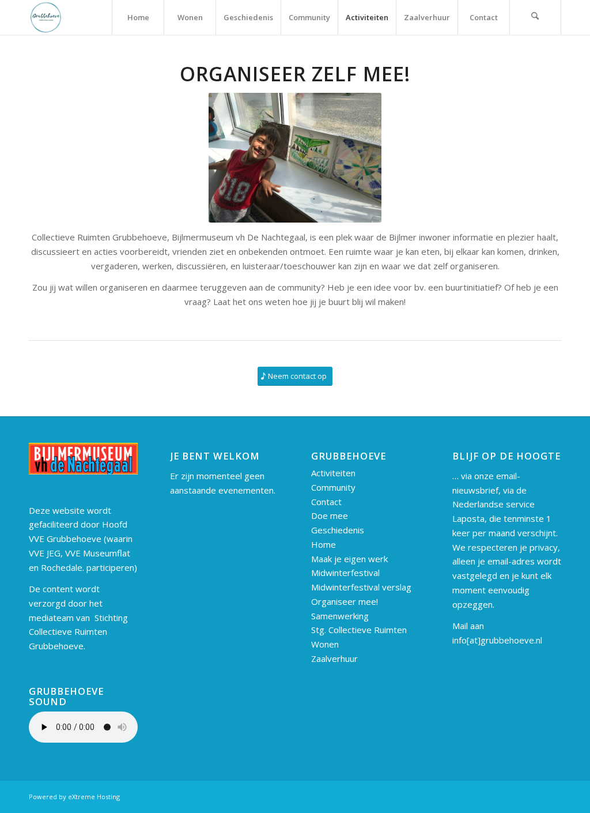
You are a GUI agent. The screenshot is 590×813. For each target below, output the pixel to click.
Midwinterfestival (345, 572)
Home (323, 544)
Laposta (468, 518)
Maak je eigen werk (349, 558)
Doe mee (329, 515)
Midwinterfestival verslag (361, 587)
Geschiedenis (337, 530)
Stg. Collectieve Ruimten (359, 629)
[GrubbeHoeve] (46, 17)
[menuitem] (138, 17)
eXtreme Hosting (94, 796)
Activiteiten (333, 473)
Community (333, 487)
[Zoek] (535, 17)
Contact (326, 501)
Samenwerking (340, 616)
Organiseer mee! (344, 601)
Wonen (325, 644)
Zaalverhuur (334, 658)
